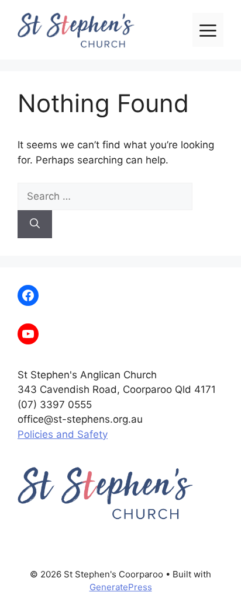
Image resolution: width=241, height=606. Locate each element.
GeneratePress (120, 587)
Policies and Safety (63, 434)
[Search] (35, 224)
